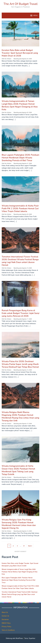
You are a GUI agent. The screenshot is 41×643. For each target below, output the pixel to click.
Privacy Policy (6, 626)
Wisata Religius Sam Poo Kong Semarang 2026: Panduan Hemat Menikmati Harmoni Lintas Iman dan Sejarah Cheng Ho (19, 523)
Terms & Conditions (8, 630)
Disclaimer (5, 619)
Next (29, 546)
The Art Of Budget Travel (21, 4)
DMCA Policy (6, 623)
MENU (35, 15)
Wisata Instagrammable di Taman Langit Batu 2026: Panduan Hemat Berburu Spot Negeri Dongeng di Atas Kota (20, 105)
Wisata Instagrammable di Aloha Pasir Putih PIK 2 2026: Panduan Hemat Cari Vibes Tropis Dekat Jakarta (20, 208)
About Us (5, 612)
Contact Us (5, 616)
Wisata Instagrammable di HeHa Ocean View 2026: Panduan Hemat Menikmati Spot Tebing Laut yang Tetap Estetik (18, 470)
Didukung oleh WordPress (14, 638)
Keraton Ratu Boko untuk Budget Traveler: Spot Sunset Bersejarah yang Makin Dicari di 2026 (20, 53)
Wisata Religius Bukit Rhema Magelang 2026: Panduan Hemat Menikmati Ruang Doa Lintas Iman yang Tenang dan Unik (20, 416)
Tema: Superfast (29, 638)
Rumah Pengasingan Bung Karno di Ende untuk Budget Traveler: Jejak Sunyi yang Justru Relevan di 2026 (20, 313)
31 (24, 546)
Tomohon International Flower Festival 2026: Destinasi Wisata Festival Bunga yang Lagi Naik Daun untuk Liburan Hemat (20, 260)
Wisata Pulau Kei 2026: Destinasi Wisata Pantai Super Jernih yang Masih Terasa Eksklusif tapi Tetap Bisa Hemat (20, 364)
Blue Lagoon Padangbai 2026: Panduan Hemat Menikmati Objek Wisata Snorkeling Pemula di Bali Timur (20, 157)
